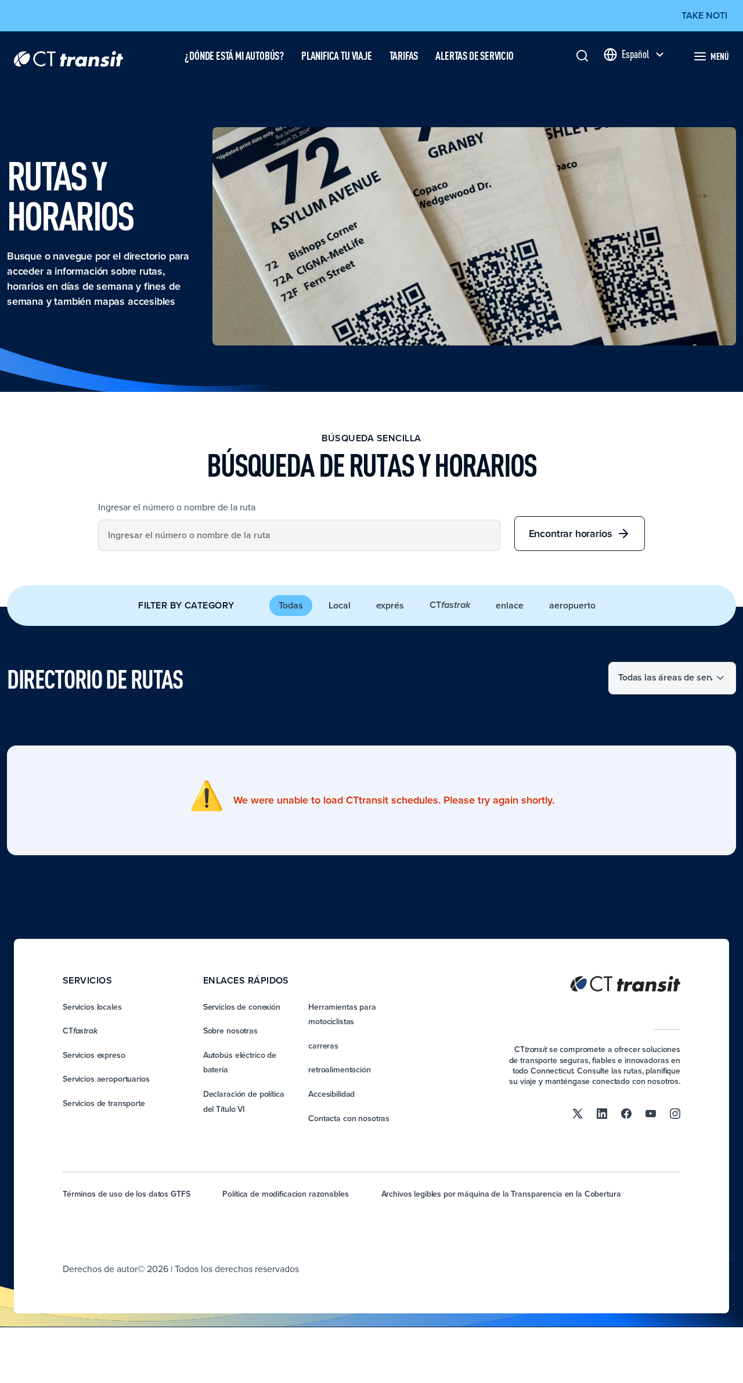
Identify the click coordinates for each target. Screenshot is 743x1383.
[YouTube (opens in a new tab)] (650, 1112)
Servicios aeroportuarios (106, 1079)
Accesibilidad (331, 1094)
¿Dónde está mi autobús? (234, 55)
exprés (390, 605)
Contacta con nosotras (348, 1118)
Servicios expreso (94, 1055)
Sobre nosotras (230, 1030)
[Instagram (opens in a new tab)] (675, 1112)
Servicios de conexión (241, 1007)
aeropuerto (572, 605)
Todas (291, 605)
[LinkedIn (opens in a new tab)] (602, 1112)
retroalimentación (339, 1069)
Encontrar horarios (570, 533)
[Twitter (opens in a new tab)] (577, 1112)
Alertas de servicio (474, 55)
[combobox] (299, 535)
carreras (323, 1045)
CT (450, 604)
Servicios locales (92, 1007)
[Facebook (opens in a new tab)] (626, 1112)
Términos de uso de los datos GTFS (126, 1194)
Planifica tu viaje (336, 55)
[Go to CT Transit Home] (68, 56)
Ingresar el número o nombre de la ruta (176, 506)
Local (340, 605)
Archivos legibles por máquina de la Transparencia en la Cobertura (501, 1194)
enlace (510, 605)
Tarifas (404, 55)
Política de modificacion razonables (285, 1194)
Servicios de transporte (104, 1103)
